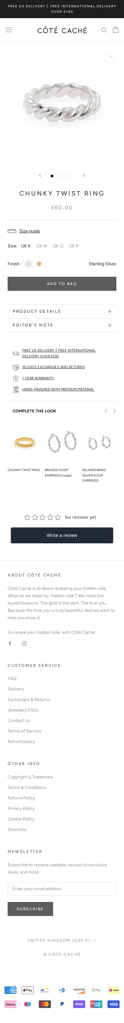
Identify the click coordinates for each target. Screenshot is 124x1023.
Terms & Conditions (27, 787)
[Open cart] (115, 29)
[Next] (84, 175)
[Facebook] (10, 643)
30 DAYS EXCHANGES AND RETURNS (53, 367)
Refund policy (21, 741)
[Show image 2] (58, 176)
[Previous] (40, 175)
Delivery (16, 689)
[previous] (106, 411)
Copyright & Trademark (30, 777)
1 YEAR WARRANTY (38, 378)
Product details (37, 311)
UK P (74, 246)
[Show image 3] (65, 176)
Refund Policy (21, 798)
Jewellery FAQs (23, 710)
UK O (58, 246)
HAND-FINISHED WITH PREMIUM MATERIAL (58, 389)
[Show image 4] (72, 176)
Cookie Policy (21, 819)
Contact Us (19, 720)
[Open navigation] (9, 29)
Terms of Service (24, 731)
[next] (114, 411)
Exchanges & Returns (29, 699)
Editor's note (33, 325)
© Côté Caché (62, 954)
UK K (26, 246)
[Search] (104, 29)
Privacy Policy (21, 808)
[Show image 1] (52, 176)
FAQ (12, 678)
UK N (42, 246)
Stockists (17, 829)
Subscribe (30, 909)
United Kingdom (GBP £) (59, 940)
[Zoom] (110, 56)
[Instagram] (24, 643)
